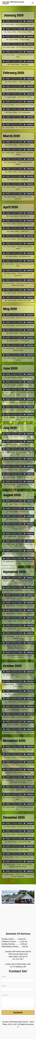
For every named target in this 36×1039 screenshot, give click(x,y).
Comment (5, 995)
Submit (18, 1012)
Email (3, 986)
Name (3, 976)
